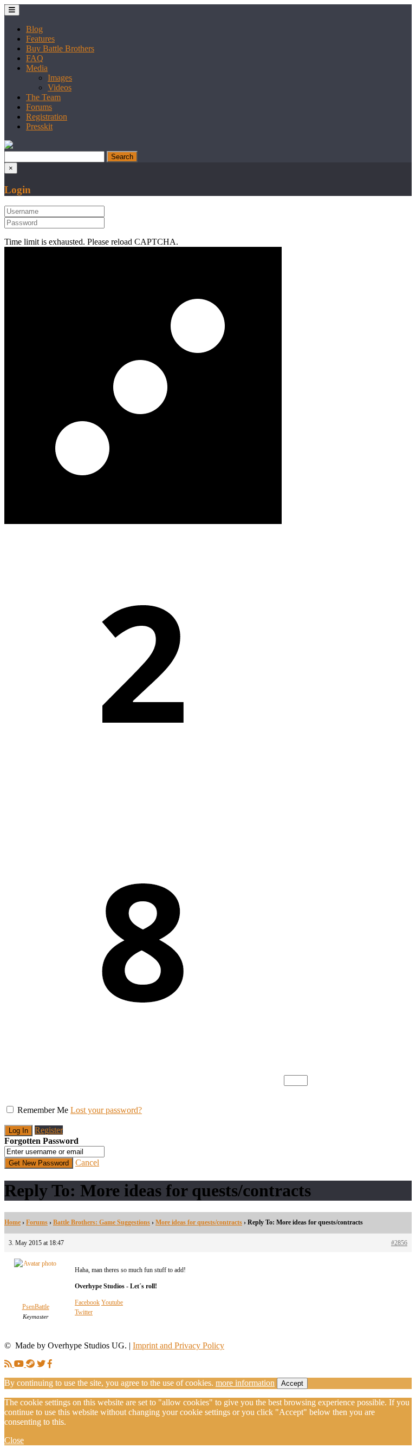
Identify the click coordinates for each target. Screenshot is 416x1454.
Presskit (39, 126)
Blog (34, 29)
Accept (292, 1383)
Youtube (112, 1302)
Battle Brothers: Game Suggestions (101, 1222)
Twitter (84, 1312)
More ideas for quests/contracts (198, 1222)
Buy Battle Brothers (60, 48)
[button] (8, 145)
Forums (39, 107)
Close (14, 1440)
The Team (43, 97)
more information (245, 1382)
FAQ (34, 58)
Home (12, 1222)
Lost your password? (106, 1110)
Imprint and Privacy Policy (178, 1345)
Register (49, 1130)
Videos (60, 87)
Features (40, 38)
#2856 (399, 1243)
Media (37, 68)
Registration (46, 116)
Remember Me (42, 1110)
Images (60, 77)
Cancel (87, 1162)
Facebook (87, 1302)
